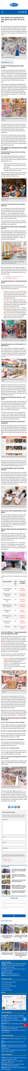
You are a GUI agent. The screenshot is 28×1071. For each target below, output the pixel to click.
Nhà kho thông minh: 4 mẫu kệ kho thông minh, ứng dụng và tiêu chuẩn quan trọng (19, 887)
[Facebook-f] (19, 12)
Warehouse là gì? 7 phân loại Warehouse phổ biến (19, 880)
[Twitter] (21, 12)
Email (4, 842)
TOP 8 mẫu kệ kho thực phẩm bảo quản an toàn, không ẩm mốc (19, 871)
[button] (2, 12)
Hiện (11, 62)
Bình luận (5, 819)
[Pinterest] (23, 12)
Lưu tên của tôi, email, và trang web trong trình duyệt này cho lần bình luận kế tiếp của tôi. (13, 856)
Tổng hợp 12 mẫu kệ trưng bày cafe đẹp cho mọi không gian (18, 876)
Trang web (5, 848)
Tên (3, 836)
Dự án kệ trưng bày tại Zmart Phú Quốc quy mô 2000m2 (19, 891)
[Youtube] (26, 12)
